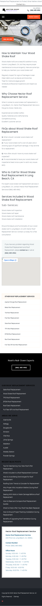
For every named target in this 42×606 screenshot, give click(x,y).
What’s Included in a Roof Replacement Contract (20, 473)
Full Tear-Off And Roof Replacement (16, 345)
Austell (5, 448)
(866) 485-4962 (35, 10)
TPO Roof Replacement (12, 329)
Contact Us (20, 4)
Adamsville (7, 420)
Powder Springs (9, 456)
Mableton (6, 444)
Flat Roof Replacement (12, 318)
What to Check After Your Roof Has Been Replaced (21, 508)
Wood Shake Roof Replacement (14, 393)
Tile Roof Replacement (12, 313)
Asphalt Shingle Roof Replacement (15, 302)
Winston (6, 432)
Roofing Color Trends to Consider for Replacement (21, 483)
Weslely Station (8, 452)
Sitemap (16, 596)
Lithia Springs (8, 440)
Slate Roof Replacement (12, 323)
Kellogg (6, 424)
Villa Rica (6, 436)
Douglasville (7, 428)
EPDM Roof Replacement (12, 334)
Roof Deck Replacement (12, 339)
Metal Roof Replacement (12, 307)
